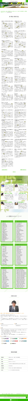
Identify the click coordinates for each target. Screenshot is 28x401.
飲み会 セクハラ (4, 263)
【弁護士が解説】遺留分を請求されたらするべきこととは (20, 110)
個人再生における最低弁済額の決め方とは (7, 67)
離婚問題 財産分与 (5, 239)
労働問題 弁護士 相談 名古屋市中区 (21, 272)
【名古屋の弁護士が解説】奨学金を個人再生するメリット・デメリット (20, 140)
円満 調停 (3, 230)
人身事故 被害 (4, 275)
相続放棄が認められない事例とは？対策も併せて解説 (7, 120)
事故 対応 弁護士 (4, 281)
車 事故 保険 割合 (4, 284)
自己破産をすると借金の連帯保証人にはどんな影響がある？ (20, 120)
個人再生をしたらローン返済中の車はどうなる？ (7, 110)
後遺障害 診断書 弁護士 (5, 286)
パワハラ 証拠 (4, 247)
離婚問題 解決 (4, 236)
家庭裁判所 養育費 (5, 235)
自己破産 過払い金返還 (19, 262)
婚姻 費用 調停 (4, 229)
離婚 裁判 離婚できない (5, 238)
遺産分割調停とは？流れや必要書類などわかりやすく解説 (7, 130)
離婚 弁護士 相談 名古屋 (19, 284)
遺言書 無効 (18, 231)
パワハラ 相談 (4, 248)
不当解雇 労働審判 (5, 259)
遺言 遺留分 (18, 232)
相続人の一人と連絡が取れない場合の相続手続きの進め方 (20, 130)
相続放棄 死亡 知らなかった (20, 236)
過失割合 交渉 (4, 269)
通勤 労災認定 (4, 255)
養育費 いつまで (4, 228)
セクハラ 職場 (4, 258)
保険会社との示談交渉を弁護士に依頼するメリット (7, 21)
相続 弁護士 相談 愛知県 (19, 269)
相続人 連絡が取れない (19, 229)
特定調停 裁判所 (18, 259)
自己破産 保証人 (18, 257)
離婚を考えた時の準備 (5, 102)
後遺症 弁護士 (4, 273)
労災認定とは (3, 76)
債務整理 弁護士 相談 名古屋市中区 (21, 273)
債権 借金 (17, 248)
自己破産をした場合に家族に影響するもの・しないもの (20, 31)
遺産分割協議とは (4, 49)
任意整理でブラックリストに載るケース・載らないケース (7, 150)
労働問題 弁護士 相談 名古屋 (20, 286)
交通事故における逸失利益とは (6, 40)
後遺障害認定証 (4, 287)
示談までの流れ (4, 271)
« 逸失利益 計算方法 (4, 169)
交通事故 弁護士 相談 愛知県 (20, 270)
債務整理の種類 (16, 67)
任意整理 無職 (18, 256)
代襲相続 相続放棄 (19, 234)
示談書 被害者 (4, 270)
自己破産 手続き (18, 258)
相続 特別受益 (18, 238)
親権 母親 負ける (4, 233)
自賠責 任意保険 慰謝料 (5, 285)
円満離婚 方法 (4, 232)
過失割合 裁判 (4, 276)
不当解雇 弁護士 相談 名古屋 (20, 282)
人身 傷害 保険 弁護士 (5, 283)
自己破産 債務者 (18, 263)
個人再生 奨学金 (18, 260)
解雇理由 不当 (4, 246)
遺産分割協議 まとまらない (20, 233)
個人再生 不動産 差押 (19, 261)
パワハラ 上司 (4, 257)
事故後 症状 (4, 274)
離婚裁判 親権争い (5, 234)
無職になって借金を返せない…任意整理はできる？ (20, 150)
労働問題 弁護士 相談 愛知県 (20, 281)
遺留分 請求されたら (19, 235)
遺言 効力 (17, 227)
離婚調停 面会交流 (5, 231)
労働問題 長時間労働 (5, 260)
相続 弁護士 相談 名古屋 (19, 287)
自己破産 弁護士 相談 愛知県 (20, 275)
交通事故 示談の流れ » (23, 169)
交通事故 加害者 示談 (5, 272)
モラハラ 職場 (4, 262)
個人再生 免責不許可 (19, 255)
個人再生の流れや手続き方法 (6, 58)
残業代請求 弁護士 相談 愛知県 (20, 283)
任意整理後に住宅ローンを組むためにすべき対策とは (7, 159)
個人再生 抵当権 (18, 246)
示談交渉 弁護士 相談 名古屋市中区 (21, 276)
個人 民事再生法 (18, 264)
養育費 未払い (4, 227)
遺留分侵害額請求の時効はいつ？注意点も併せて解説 (7, 140)
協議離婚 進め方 (4, 237)
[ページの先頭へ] (27, 397)
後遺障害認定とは (16, 40)
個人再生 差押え (18, 247)
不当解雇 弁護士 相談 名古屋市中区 (21, 274)
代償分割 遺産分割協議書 (19, 230)
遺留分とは (16, 49)
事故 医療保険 (4, 282)
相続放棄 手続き (18, 237)
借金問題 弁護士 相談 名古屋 (20, 285)
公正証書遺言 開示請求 (19, 239)
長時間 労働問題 (4, 264)
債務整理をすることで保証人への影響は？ (20, 102)
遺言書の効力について (17, 76)
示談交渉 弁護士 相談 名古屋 (20, 271)
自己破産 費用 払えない (19, 249)
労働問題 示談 (4, 249)
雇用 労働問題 (4, 261)
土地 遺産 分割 (18, 228)
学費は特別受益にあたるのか (18, 58)
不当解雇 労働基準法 (5, 256)
